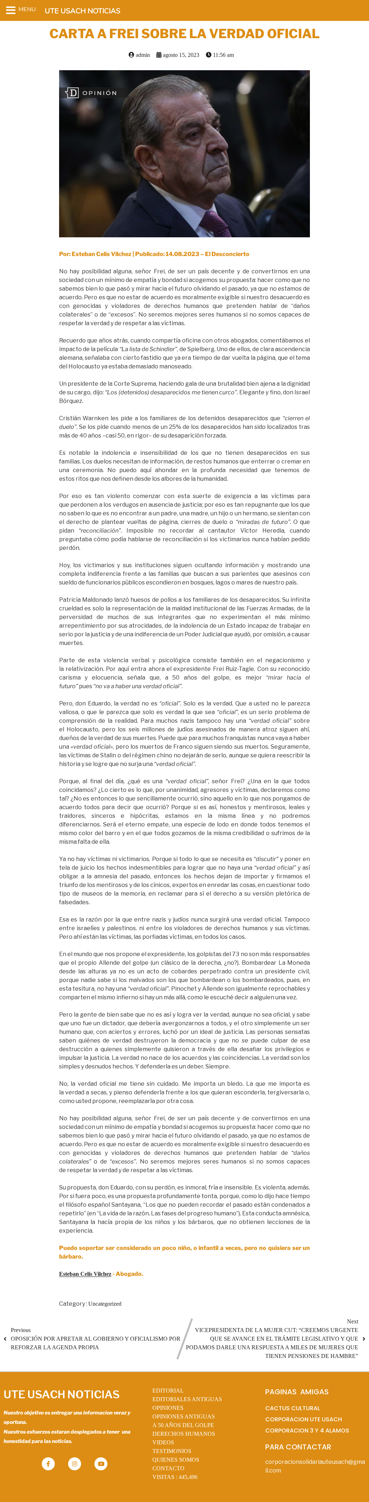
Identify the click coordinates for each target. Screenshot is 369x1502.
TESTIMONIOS (171, 1451)
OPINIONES (167, 1408)
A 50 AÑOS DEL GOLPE (183, 1425)
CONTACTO (168, 1468)
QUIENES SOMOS (175, 1460)
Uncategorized (104, 1304)
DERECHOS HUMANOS (183, 1434)
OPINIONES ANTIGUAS (183, 1416)
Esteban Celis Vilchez (85, 1274)
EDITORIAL (168, 1390)
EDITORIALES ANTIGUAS (187, 1399)
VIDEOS (163, 1442)
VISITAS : (174, 1477)
